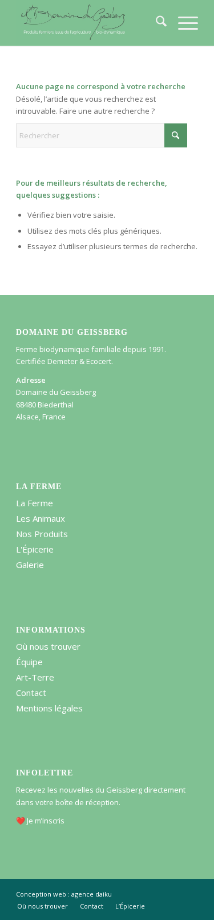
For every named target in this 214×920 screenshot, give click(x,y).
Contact (31, 692)
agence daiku (91, 894)
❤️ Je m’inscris (40, 820)
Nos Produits (42, 533)
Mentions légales (49, 708)
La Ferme (34, 503)
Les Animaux (40, 518)
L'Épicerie (35, 549)
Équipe (29, 661)
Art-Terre (35, 677)
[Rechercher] (155, 23)
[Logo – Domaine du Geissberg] (88, 23)
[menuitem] (155, 23)
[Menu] (182, 23)
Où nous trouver (48, 646)
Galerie (30, 564)
